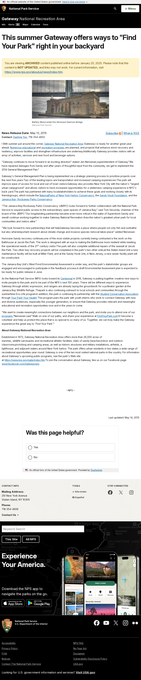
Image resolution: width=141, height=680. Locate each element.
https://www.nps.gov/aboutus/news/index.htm (34, 72)
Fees (45, 24)
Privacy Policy (10, 648)
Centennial (67, 278)
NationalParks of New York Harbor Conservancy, (67, 195)
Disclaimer (79, 653)
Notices (6, 658)
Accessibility (9, 643)
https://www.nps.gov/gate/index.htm (24, 360)
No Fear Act (79, 648)
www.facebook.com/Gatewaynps (20, 363)
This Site (11, 539)
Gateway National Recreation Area (63, 143)
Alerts (13, 24)
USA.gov (78, 663)
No (35, 457)
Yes (36, 447)
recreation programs (52, 147)
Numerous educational (23, 147)
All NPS (31, 539)
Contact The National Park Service (21, 663)
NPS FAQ (78, 643)
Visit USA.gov (85, 672)
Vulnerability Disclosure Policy (90, 658)
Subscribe (112, 133)
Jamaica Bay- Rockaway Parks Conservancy (27, 199)
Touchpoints (96, 470)
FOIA (4, 653)
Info (4, 24)
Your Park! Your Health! (24, 297)
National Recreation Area (33, 18)
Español (79, 497)
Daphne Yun (20, 137)
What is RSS (131, 133)
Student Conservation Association (119, 294)
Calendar (35, 24)
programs (7, 316)
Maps (25, 24)
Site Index (80, 491)
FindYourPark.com (107, 316)
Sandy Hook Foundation (113, 195)
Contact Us (9, 515)
